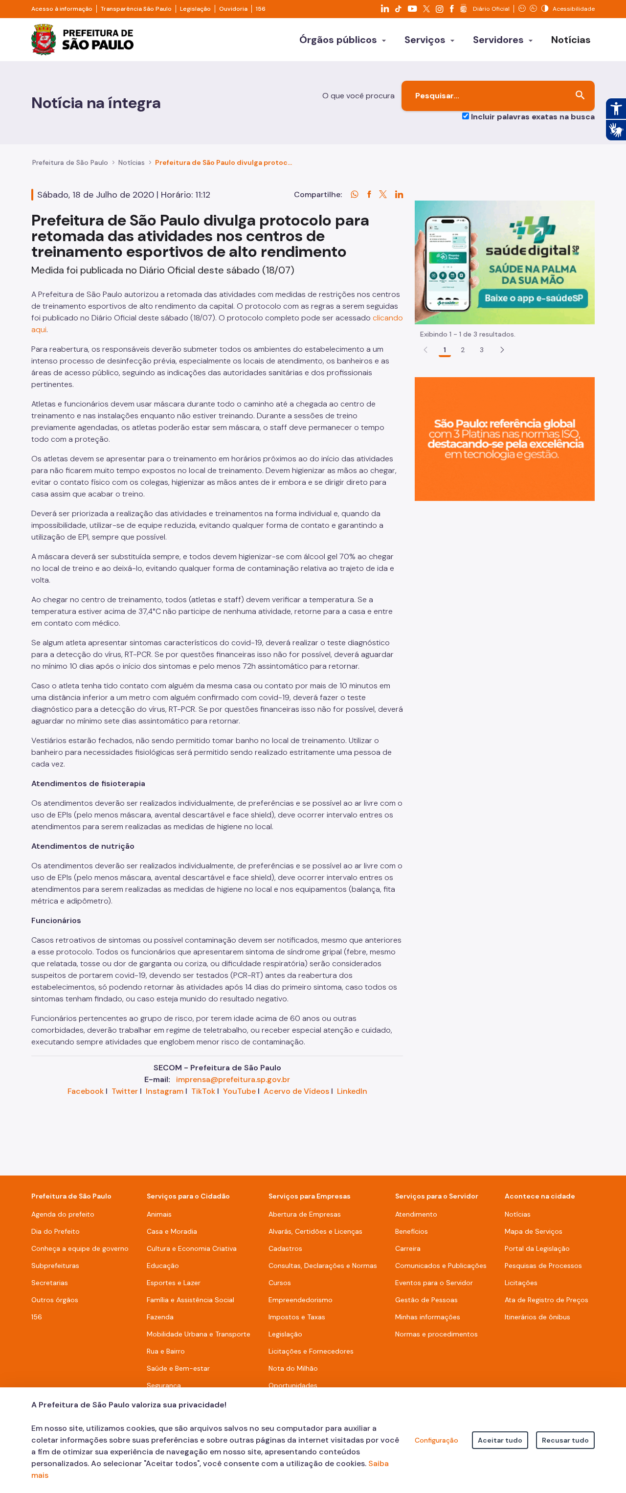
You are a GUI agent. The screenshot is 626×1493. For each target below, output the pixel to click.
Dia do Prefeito (55, 1231)
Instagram (164, 1091)
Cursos (279, 1282)
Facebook (85, 1091)
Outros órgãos (54, 1299)
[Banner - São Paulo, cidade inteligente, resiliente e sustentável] (505, 438)
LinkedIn (352, 1091)
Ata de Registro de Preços (546, 1299)
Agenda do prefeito (62, 1214)
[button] (502, 350)
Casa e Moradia (172, 1231)
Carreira (408, 1248)
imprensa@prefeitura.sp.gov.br (233, 1079)
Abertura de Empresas (304, 1214)
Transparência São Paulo (136, 9)
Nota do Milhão (293, 1368)
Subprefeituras (55, 1265)
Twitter (125, 1091)
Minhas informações (427, 1316)
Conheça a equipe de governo (80, 1248)
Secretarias (49, 1282)
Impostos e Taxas (296, 1316)
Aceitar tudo (500, 1440)
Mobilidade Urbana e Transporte (198, 1334)
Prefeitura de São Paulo (70, 162)
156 (261, 9)
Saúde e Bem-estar (178, 1368)
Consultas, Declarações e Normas (322, 1265)
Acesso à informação (61, 9)
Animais (159, 1214)
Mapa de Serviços (533, 1231)
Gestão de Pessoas (426, 1299)
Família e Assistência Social (190, 1299)
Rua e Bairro (166, 1351)
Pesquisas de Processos (543, 1265)
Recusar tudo (565, 1440)
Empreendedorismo (300, 1299)
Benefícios (411, 1231)
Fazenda (160, 1316)
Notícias (131, 162)
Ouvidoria (233, 9)
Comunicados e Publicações (441, 1265)
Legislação (195, 9)
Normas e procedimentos (436, 1334)
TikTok (203, 1091)
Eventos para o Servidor (434, 1282)
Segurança (164, 1385)
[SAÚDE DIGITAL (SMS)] (505, 262)
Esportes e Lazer (174, 1282)
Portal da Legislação (537, 1248)
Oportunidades (292, 1385)
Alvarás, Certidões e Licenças (315, 1231)
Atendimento (416, 1214)
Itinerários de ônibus (537, 1316)
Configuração (436, 1440)
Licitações (521, 1282)
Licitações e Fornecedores (311, 1351)
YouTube (239, 1091)
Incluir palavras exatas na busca (533, 117)
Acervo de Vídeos (296, 1091)
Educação (163, 1265)
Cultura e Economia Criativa (192, 1248)
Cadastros (285, 1248)
